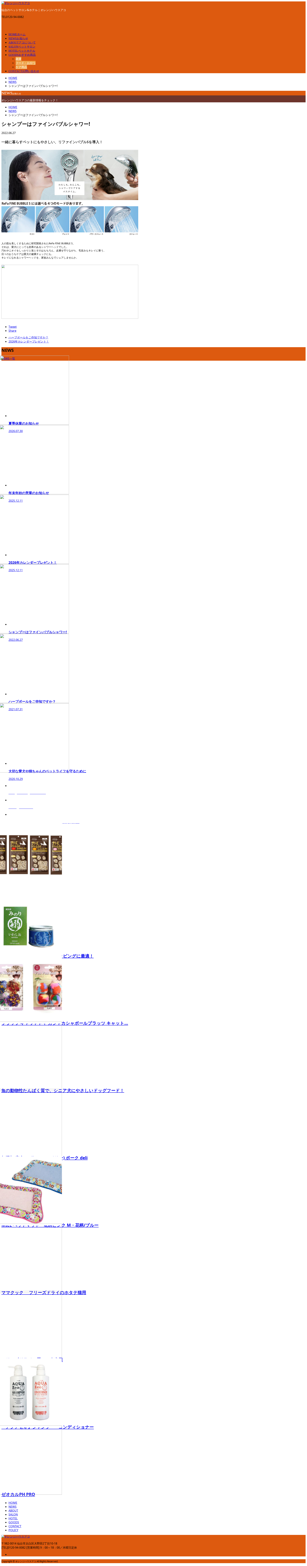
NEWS (18, 38)
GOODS (22, 54)
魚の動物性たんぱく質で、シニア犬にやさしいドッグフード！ (62, 1090)
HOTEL (22, 50)
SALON (22, 46)
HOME (17, 34)
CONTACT (24, 71)
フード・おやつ (26, 63)
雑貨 (18, 59)
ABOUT (22, 42)
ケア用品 (21, 67)
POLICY (13, 1530)
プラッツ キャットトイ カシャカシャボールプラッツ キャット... (64, 1023)
